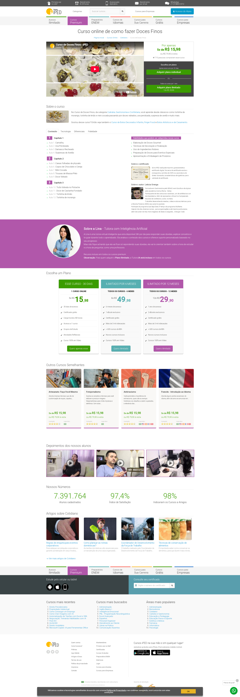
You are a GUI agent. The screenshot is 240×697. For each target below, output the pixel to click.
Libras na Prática (106, 625)
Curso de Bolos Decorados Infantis (127, 122)
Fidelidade (92, 131)
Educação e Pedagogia (159, 616)
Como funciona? (76, 646)
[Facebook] (48, 651)
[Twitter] (53, 651)
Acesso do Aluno (183, 11)
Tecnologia (66, 131)
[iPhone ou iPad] (57, 584)
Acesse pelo (114, 3)
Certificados (100, 649)
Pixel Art (52, 621)
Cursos (76, 21)
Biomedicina (154, 609)
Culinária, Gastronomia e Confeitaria (123, 112)
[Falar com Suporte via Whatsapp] (237, 680)
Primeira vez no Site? (103, 646)
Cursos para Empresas (144, 11)
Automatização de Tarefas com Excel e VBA (68, 616)
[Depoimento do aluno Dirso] (120, 463)
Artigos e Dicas (76, 656)
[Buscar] (122, 11)
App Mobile (75, 653)
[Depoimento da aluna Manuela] (70, 463)
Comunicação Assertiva (109, 628)
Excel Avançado (106, 616)
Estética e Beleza (156, 621)
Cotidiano (153, 611)
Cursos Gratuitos (102, 653)
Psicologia (153, 628)
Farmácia (153, 623)
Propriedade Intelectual (59, 609)
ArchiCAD (53, 623)
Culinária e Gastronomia (159, 614)
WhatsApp (177, 3)
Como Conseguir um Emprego (62, 611)
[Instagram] (57, 651)
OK (188, 691)
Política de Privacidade (116, 690)
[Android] (50, 584)
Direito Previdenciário (58, 607)
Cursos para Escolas (103, 667)
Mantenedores (101, 642)
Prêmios (74, 649)
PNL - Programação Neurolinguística (114, 614)
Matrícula (99, 660)
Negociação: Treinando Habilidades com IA (67, 618)
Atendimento (85, 3)
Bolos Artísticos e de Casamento (172, 122)
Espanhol (103, 618)
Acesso (54, 21)
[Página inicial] (53, 11)
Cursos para (141, 21)
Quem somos (75, 642)
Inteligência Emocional (108, 611)
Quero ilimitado (121, 348)
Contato (74, 670)
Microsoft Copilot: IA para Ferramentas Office (68, 628)
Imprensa (74, 667)
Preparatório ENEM (103, 656)
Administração (105, 607)
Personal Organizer (107, 621)
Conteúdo (52, 131)
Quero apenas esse (78, 348)
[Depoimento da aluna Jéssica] (170, 463)
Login (98, 663)
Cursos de (118, 21)
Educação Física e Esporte (160, 618)
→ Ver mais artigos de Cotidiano (61, 558)
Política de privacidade (79, 663)
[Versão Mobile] (65, 584)
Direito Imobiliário (56, 625)
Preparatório (97, 21)
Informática (154, 625)
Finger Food (149, 122)
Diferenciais (79, 131)
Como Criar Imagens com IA (61, 614)
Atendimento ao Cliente (109, 623)
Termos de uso (76, 660)
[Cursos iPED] (52, 644)
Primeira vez (56, 3)
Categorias (77, 11)
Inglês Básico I (105, 609)
